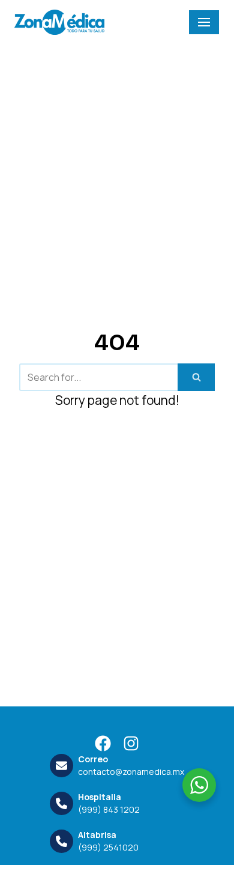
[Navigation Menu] (204, 22)
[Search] (196, 377)
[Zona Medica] (59, 22)
